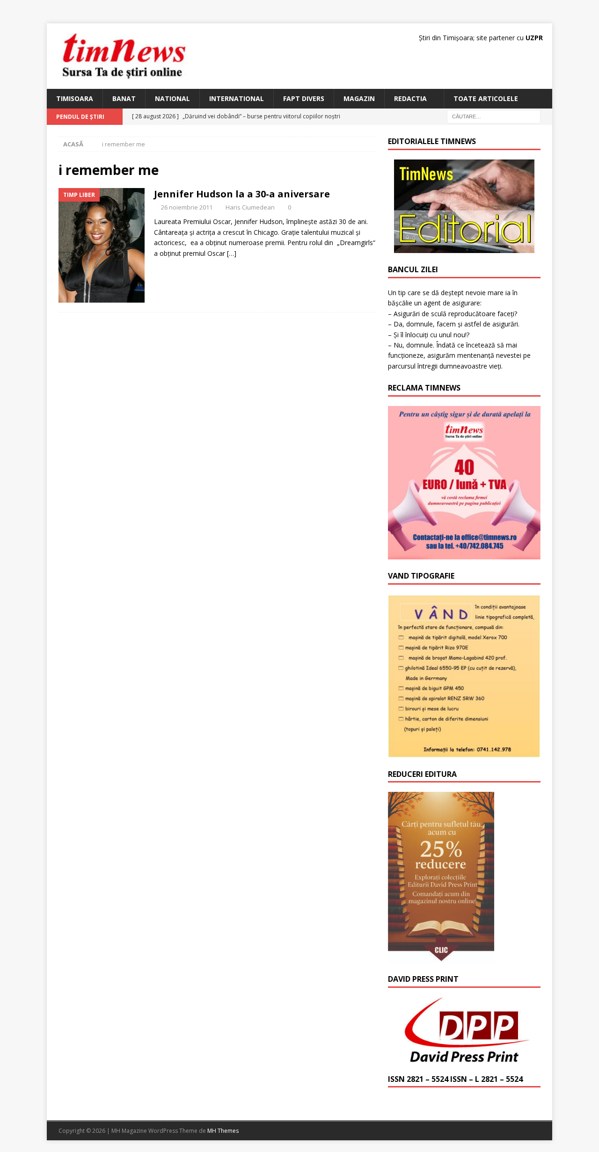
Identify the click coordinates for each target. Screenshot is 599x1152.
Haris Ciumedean (250, 207)
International (236, 98)
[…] (231, 253)
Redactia (410, 98)
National (172, 98)
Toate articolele (485, 98)
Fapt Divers (303, 98)
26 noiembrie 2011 (186, 207)
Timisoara (74, 98)
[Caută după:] (494, 116)
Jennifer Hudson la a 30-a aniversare (242, 194)
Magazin (359, 98)
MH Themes (223, 1131)
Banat (124, 98)
